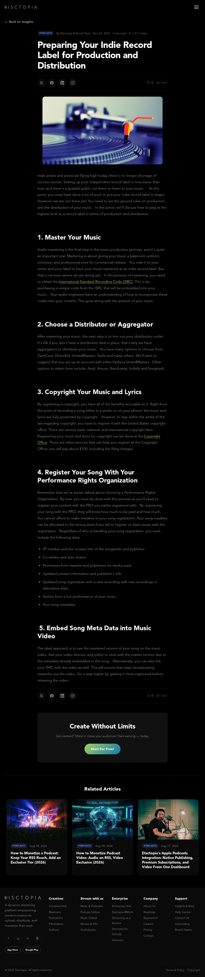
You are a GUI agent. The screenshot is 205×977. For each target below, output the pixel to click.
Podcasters (56, 918)
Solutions (117, 940)
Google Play (31, 949)
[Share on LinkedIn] (62, 83)
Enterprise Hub (121, 906)
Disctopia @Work (122, 912)
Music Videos (88, 918)
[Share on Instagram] (73, 83)
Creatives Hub (58, 906)
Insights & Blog (184, 906)
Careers (148, 924)
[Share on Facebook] (52, 83)
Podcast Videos (90, 912)
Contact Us (182, 918)
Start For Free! (102, 749)
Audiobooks (88, 929)
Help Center (183, 912)
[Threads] (37, 938)
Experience (151, 918)
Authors (54, 929)
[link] (36, 837)
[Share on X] (41, 83)
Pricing (148, 929)
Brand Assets (183, 929)
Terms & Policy (175, 970)
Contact (149, 936)
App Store (12, 949)
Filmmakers (56, 924)
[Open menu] (196, 7)
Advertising (182, 924)
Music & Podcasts (91, 906)
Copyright (193, 970)
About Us (150, 906)
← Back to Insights (19, 22)
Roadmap (150, 912)
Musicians (55, 912)
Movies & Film (89, 924)
